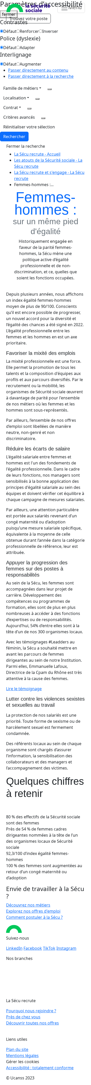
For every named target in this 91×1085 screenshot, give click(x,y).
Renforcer (29, 31)
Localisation (14, 98)
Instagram (66, 948)
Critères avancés (19, 117)
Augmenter (30, 64)
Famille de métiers (20, 88)
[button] (29, 127)
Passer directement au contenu (38, 70)
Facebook (33, 948)
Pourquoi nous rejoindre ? (31, 1011)
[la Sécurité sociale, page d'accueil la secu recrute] (28, 8)
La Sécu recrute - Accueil (37, 154)
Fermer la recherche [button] (25, 146)
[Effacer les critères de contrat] (29, 108)
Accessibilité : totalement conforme (40, 1068)
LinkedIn (14, 948)
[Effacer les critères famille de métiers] (50, 89)
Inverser (50, 31)
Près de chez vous (23, 1017)
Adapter (27, 47)
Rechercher (14, 136)
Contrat (10, 107)
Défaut (9, 31)
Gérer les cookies (22, 1061)
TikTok (49, 948)
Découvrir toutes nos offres (32, 1023)
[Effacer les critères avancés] (43, 118)
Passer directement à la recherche (41, 76)
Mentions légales (22, 1055)
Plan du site (17, 1049)
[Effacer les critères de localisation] (37, 99)
